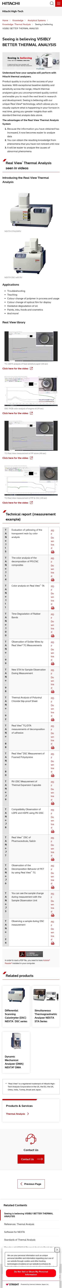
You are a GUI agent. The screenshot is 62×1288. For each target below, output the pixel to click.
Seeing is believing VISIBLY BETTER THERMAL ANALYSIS (28, 1215)
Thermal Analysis (15, 1113)
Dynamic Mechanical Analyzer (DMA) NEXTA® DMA (15, 1062)
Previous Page (32, 1183)
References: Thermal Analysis (19, 1224)
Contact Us (27, 1159)
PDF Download (52, 539)
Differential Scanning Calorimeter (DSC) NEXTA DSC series (17, 1016)
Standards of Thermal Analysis (19, 1239)
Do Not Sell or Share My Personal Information (31, 1273)
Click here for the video (15, 368)
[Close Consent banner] (57, 1249)
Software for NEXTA (14, 1232)
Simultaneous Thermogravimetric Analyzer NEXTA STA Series (46, 1016)
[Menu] (58, 3)
